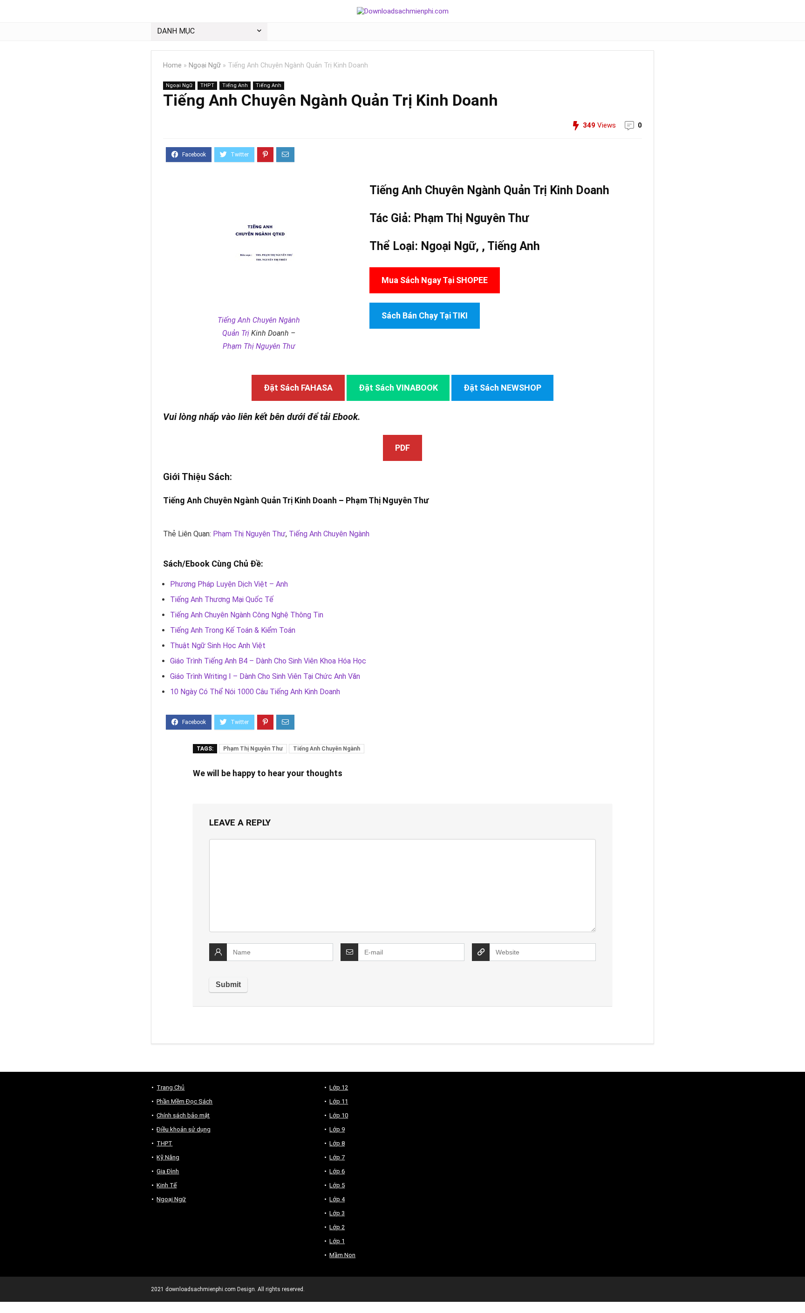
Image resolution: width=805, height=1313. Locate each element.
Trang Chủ (170, 1087)
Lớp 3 (337, 1213)
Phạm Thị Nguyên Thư (259, 346)
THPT (207, 85)
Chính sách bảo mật (183, 1115)
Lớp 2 (337, 1227)
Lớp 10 (338, 1115)
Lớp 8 (337, 1143)
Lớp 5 (337, 1185)
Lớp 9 (337, 1129)
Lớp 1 (337, 1241)
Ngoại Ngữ (205, 65)
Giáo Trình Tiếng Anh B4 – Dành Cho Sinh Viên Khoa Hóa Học (268, 660)
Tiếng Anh (235, 85)
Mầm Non (342, 1255)
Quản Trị (235, 333)
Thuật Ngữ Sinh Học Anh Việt (218, 645)
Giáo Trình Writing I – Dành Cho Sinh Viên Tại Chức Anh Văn (265, 676)
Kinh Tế (167, 1185)
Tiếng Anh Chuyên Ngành (259, 320)
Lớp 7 (337, 1157)
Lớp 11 (338, 1101)
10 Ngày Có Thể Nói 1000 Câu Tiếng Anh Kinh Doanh (255, 691)
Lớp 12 (338, 1087)
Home (172, 65)
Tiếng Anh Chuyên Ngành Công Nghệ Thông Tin (246, 614)
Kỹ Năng (168, 1157)
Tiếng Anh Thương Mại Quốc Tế (221, 599)
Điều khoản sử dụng (184, 1129)
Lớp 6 (337, 1171)
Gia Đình (168, 1171)
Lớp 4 (337, 1199)
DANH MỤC (176, 31)
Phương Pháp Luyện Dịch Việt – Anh (229, 584)
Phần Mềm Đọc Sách (184, 1101)
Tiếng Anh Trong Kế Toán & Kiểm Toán (232, 630)
